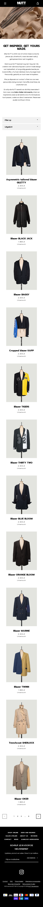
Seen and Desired (28, 833)
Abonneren (31, 858)
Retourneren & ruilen (28, 884)
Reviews (34, 836)
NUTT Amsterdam (33, 886)
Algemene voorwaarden (32, 881)
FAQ (11, 881)
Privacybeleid (19, 881)
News (16, 839)
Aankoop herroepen (30, 839)
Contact (7, 839)
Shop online (13, 833)
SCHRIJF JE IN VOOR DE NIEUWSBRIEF (21, 847)
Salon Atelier (11, 836)
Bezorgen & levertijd (14, 884)
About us (24, 836)
